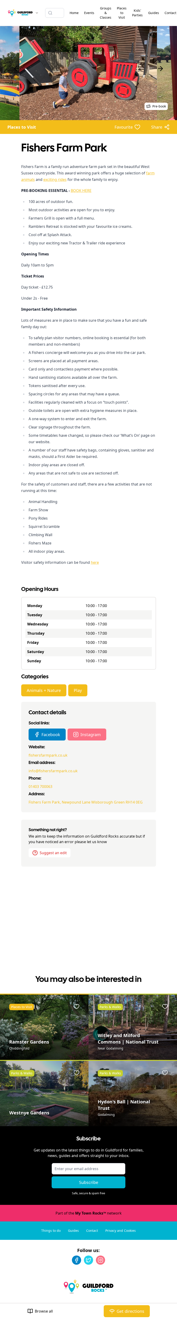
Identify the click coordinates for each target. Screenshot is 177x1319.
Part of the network (89, 1213)
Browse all (44, 1311)
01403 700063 (40, 786)
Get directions (130, 1311)
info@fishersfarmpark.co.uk (53, 770)
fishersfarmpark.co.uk (48, 755)
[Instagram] (100, 1260)
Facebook (50, 734)
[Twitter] (88, 1260)
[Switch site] (37, 13)
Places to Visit (21, 127)
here (95, 562)
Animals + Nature (44, 690)
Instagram (90, 734)
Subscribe (88, 1182)
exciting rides (55, 179)
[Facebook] (76, 1260)
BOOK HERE (81, 190)
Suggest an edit (53, 852)
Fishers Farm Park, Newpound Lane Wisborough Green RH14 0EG (86, 802)
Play (78, 690)
